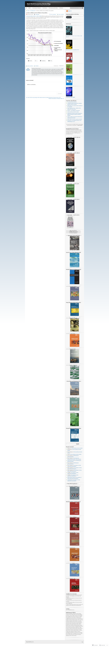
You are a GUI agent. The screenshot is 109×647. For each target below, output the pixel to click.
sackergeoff (69, 479)
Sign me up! (69, 17)
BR (78, 35)
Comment (60, 93)
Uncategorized (32, 10)
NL (75, 35)
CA (79, 35)
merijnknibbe (37, 14)
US (66, 35)
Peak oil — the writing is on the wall (73, 110)
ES (72, 35)
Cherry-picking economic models (73, 111)
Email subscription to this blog (72, 14)
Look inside (68, 97)
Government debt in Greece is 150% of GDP (33, 16)
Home (26, 8)
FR (71, 35)
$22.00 (74, 97)
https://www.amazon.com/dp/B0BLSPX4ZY (72, 49)
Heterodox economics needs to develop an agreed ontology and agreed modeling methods (74, 114)
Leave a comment (61, 14)
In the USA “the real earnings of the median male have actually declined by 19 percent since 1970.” (44, 97)
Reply (62, 68)
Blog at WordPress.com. (30, 641)
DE (69, 35)
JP (76, 35)
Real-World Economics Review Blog (38, 4)
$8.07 (71, 97)
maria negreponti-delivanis (28, 69)
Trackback (36, 65)
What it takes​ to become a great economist (74, 119)
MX (81, 35)
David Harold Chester (71, 460)
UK (68, 35)
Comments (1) (61, 65)
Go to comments (53, 14)
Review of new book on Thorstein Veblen (56, 98)
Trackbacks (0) (56, 65)
